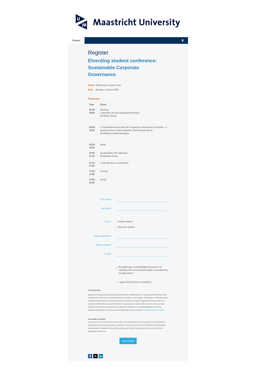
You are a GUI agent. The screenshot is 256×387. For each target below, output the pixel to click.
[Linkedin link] (101, 356)
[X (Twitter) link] (95, 356)
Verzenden (128, 340)
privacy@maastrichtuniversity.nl (152, 310)
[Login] (182, 40)
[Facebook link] (90, 356)
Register (76, 40)
